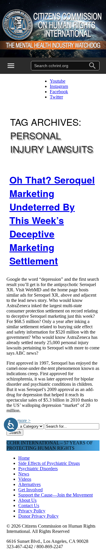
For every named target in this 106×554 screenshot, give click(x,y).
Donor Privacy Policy (38, 516)
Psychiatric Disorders (38, 468)
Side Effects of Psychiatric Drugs (49, 463)
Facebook (59, 91)
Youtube (57, 81)
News (23, 473)
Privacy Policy (31, 510)
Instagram (59, 86)
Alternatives (29, 484)
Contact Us (28, 505)
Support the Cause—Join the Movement (55, 494)
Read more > (18, 420)
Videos (24, 479)
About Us (27, 500)
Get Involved (30, 489)
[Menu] (14, 65)
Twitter (56, 96)
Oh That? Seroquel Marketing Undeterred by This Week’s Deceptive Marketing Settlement (52, 220)
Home (24, 458)
